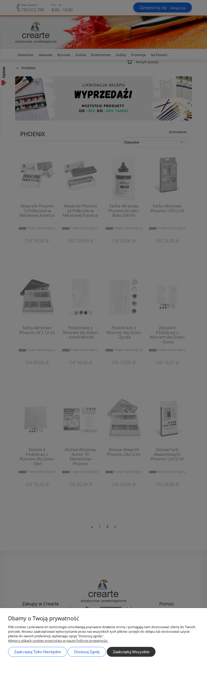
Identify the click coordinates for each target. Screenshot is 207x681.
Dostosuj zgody (87, 652)
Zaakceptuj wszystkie (131, 652)
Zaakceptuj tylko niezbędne (37, 652)
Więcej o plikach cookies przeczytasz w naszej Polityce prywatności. (58, 640)
